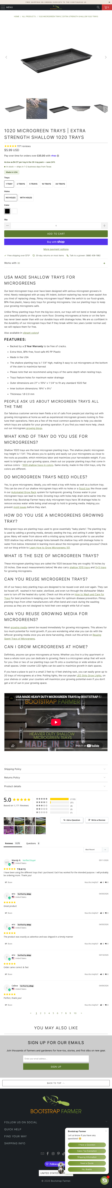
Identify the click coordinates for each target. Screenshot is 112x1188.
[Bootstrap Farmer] (56, 7)
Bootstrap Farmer (60, 1180)
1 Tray (9, 184)
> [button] (81, 1013)
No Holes (11, 197)
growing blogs (34, 428)
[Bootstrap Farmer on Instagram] (53, 1154)
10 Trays (46, 184)
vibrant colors (30, 332)
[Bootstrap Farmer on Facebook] (48, 1154)
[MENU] (1, 7)
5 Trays (33, 184)
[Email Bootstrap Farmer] (42, 1154)
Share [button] (9, 882)
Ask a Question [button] (73, 820)
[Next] (105, 57)
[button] (102, 882)
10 (75, 1013)
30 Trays (60, 184)
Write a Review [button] (98, 820)
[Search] (98, 7)
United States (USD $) (54, 1173)
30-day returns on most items (50, 255)
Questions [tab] (31, 843)
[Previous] (6, 57)
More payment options (56, 249)
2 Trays (21, 184)
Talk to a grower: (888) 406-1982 (85, 255)
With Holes (26, 197)
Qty (6, 219)
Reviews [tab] (9, 843)
